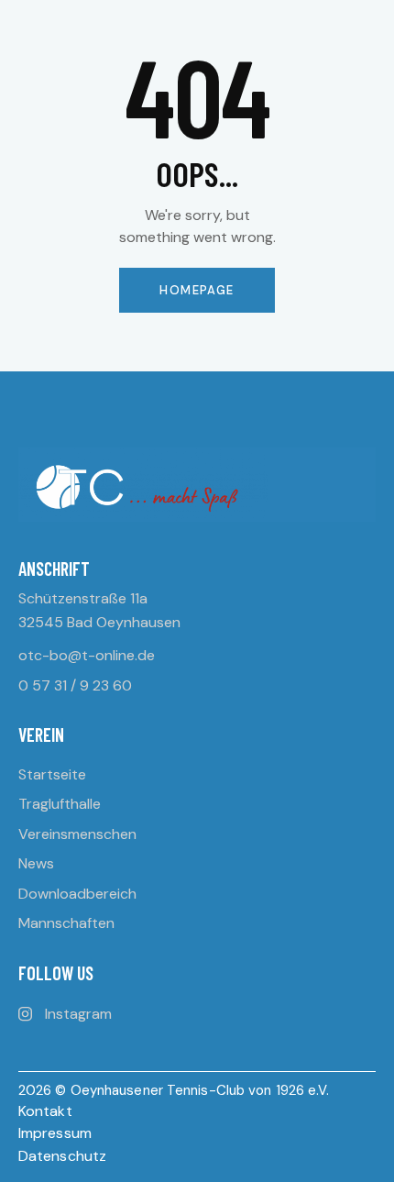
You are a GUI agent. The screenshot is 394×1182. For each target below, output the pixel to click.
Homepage (196, 290)
